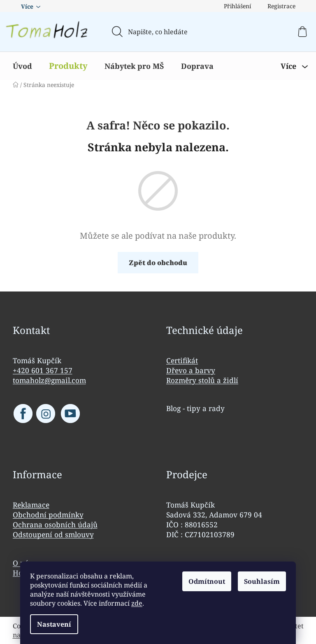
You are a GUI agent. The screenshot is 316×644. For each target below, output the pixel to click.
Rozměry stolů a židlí (202, 380)
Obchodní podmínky (48, 514)
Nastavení (54, 624)
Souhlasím (262, 581)
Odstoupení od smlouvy (53, 534)
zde (136, 603)
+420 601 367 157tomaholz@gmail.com (49, 375)
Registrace (281, 6)
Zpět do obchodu (158, 262)
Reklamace (31, 505)
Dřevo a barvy (190, 370)
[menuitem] (22, 66)
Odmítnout (206, 581)
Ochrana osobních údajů (55, 524)
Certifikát (182, 360)
